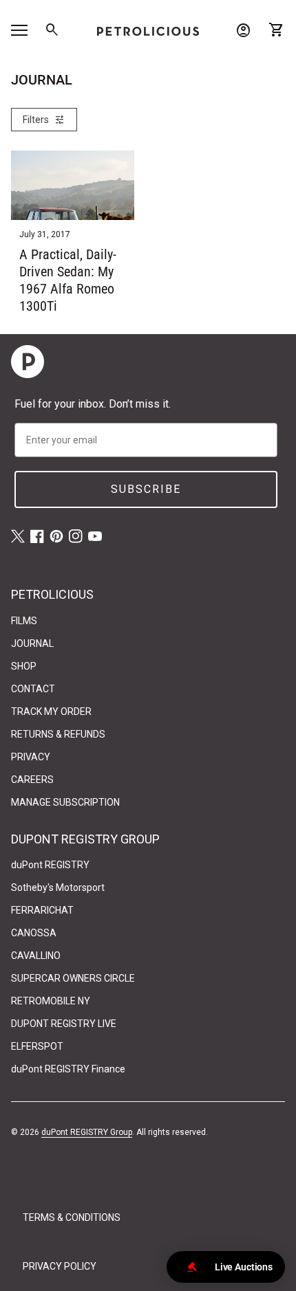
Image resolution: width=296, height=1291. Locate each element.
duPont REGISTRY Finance (68, 1068)
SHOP (23, 666)
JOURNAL (32, 643)
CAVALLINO (36, 955)
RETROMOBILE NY (50, 1000)
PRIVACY (30, 756)
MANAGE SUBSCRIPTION (65, 802)
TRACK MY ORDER (51, 711)
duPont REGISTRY (50, 864)
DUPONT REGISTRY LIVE (63, 1023)
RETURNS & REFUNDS (58, 734)
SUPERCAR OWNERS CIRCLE (73, 978)
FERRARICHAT (42, 910)
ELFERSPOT (37, 1046)
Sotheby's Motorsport (58, 887)
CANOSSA (33, 932)
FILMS (24, 620)
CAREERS (32, 779)
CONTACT (33, 688)
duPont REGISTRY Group (86, 1132)
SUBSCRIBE (146, 489)
